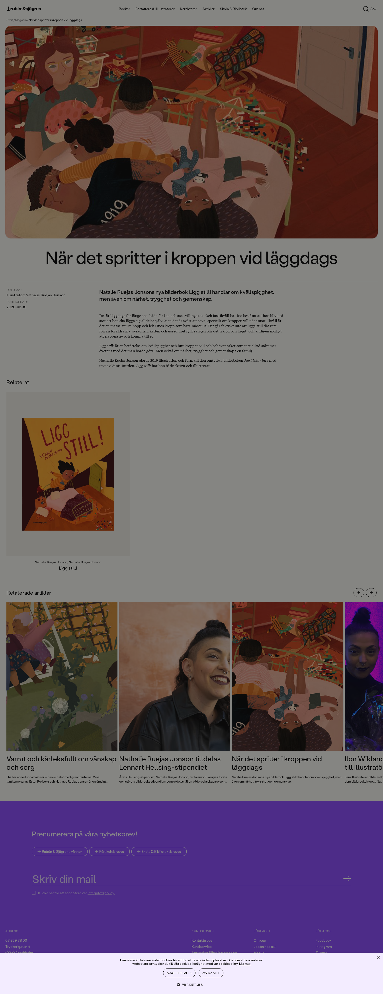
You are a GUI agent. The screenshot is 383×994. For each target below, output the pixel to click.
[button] (191, 984)
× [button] (378, 957)
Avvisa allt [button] (211, 972)
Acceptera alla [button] (179, 972)
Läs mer (245, 963)
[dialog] (191, 497)
